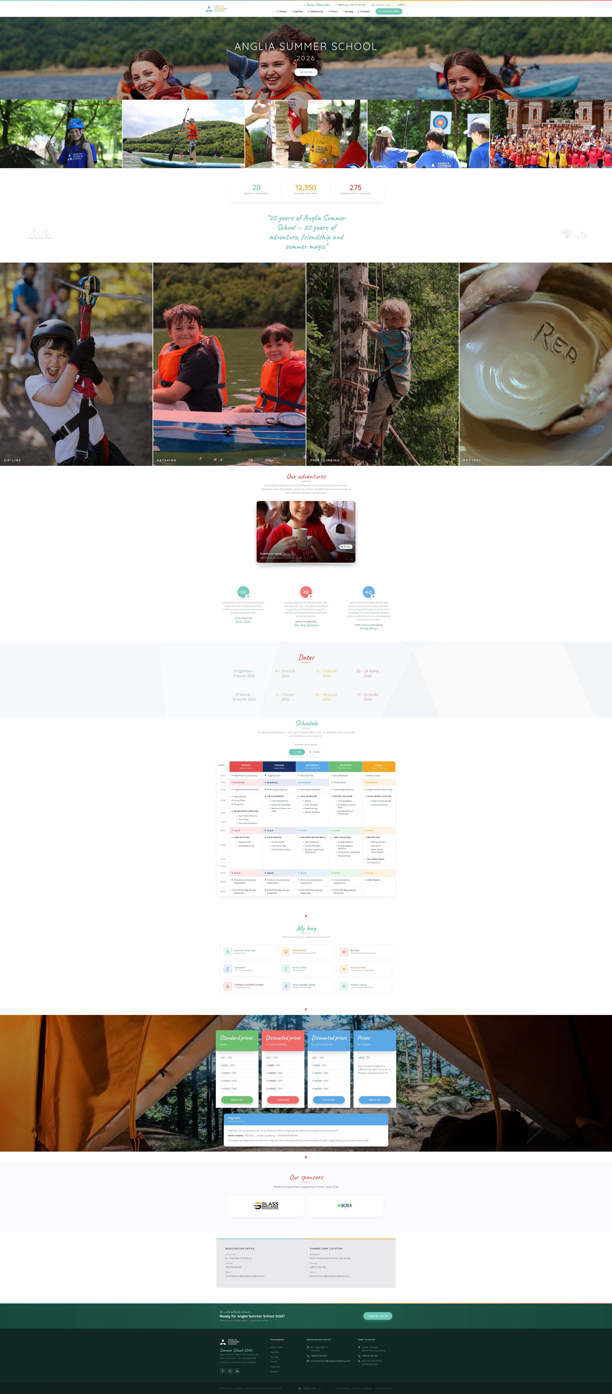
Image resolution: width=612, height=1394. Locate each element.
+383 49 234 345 (357, 5)
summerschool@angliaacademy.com (245, 1276)
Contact (365, 11)
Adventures (316, 11)
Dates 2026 (276, 1347)
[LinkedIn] (237, 1371)
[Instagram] (230, 1371)
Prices (334, 11)
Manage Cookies (383, 1388)
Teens (316, 752)
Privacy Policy (342, 1388)
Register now (376, 1316)
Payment (275, 1366)
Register (306, 72)
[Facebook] (223, 1371)
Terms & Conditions (362, 1388)
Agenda (298, 11)
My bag (349, 11)
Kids (299, 752)
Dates (282, 11)
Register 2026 (390, 11)
